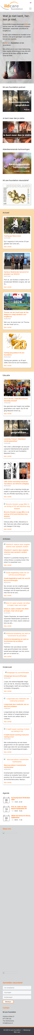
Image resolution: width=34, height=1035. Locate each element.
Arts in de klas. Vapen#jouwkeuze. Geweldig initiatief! (16, 399)
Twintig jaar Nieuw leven (12, 236)
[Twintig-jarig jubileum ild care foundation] (17, 349)
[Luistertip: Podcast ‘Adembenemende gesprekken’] (17, 435)
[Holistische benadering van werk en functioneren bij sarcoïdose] (17, 636)
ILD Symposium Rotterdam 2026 (20, 799)
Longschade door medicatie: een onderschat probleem (16, 705)
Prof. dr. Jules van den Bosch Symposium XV (19, 808)
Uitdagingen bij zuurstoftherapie (15, 676)
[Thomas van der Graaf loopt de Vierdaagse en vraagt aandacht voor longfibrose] (17, 309)
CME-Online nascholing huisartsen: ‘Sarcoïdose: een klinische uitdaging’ (16, 482)
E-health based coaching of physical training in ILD (16, 736)
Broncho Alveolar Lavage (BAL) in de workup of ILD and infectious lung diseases (16, 514)
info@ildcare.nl (8, 1023)
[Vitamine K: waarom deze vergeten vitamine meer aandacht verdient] (17, 546)
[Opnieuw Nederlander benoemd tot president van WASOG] (17, 268)
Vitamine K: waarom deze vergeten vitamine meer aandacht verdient (16, 551)
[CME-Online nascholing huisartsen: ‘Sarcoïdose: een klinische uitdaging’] (17, 478)
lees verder (8, 246)
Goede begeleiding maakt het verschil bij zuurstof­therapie (17, 579)
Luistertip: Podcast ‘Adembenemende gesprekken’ (15, 440)
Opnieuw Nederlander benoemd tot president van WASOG (16, 273)
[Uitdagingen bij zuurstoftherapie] (17, 672)
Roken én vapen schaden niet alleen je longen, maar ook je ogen (16, 610)
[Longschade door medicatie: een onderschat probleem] (17, 701)
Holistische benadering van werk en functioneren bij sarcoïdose (16, 640)
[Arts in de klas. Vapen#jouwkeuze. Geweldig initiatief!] (17, 395)
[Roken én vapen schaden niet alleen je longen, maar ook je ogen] (17, 605)
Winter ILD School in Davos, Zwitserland (21, 817)
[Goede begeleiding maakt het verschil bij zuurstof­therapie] (17, 575)
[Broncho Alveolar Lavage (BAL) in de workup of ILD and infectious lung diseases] (17, 508)
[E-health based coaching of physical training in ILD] (17, 731)
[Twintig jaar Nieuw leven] (17, 232)
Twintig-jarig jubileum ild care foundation (14, 354)
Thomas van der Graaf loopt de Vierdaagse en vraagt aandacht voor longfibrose (16, 314)
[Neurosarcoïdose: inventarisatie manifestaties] (17, 762)
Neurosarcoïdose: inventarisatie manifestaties (15, 766)
